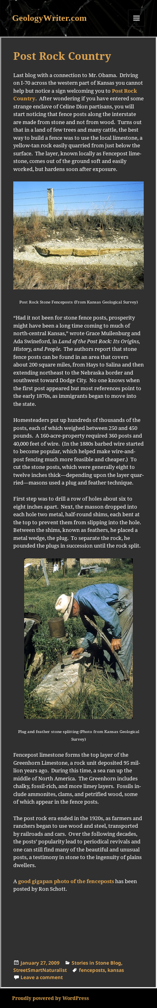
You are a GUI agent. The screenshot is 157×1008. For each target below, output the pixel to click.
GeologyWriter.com (49, 18)
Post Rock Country (62, 56)
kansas (115, 970)
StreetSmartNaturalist (40, 970)
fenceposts (92, 970)
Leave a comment (42, 977)
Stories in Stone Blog (96, 962)
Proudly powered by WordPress (50, 998)
